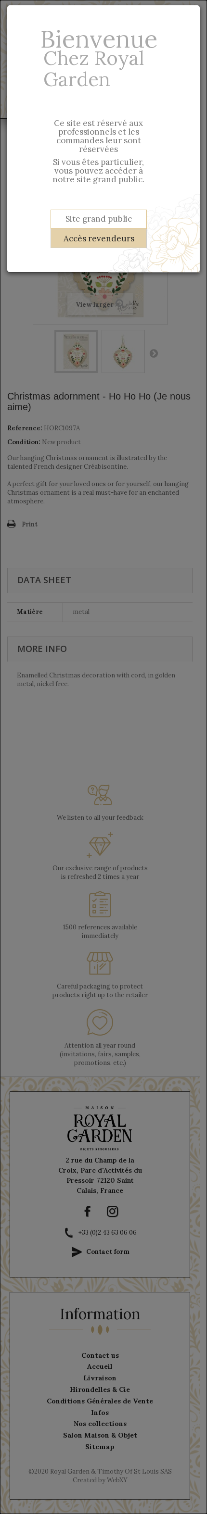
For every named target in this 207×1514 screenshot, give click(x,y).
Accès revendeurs (99, 238)
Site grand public (98, 218)
